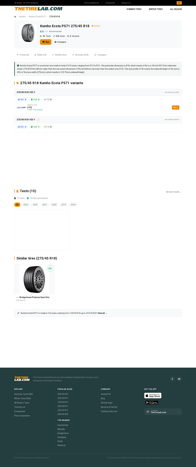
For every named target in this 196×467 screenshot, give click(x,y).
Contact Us (126, 3)
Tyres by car (19, 407)
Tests (47, 36)
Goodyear (62, 437)
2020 (54, 205)
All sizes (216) (82, 55)
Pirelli (60, 441)
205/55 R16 (63, 394)
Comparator (110, 3)
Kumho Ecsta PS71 (37, 16)
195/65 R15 (63, 402)
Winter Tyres (156, 9)
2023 (35, 205)
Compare (61, 42)
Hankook (61, 445)
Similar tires (61, 55)
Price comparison (91, 3)
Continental (63, 425)
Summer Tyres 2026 (23, 394)
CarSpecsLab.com (109, 411)
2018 (73, 205)
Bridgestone (63, 433)
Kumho (22, 16)
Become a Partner (109, 407)
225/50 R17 (63, 406)
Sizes (60, 36)
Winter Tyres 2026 (22, 398)
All (17, 205)
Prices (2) (24, 55)
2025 (25, 205)
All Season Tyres (21, 403)
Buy (47, 42)
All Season (176, 9)
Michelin (61, 429)
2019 (63, 205)
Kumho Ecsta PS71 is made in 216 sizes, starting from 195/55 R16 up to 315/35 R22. (63, 313)
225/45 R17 (63, 398)
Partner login (106, 403)
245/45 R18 (63, 414)
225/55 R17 (63, 410)
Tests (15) (41, 55)
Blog (103, 398)
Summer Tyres (134, 9)
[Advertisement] (98, 160)
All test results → (174, 192)
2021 (44, 205)
